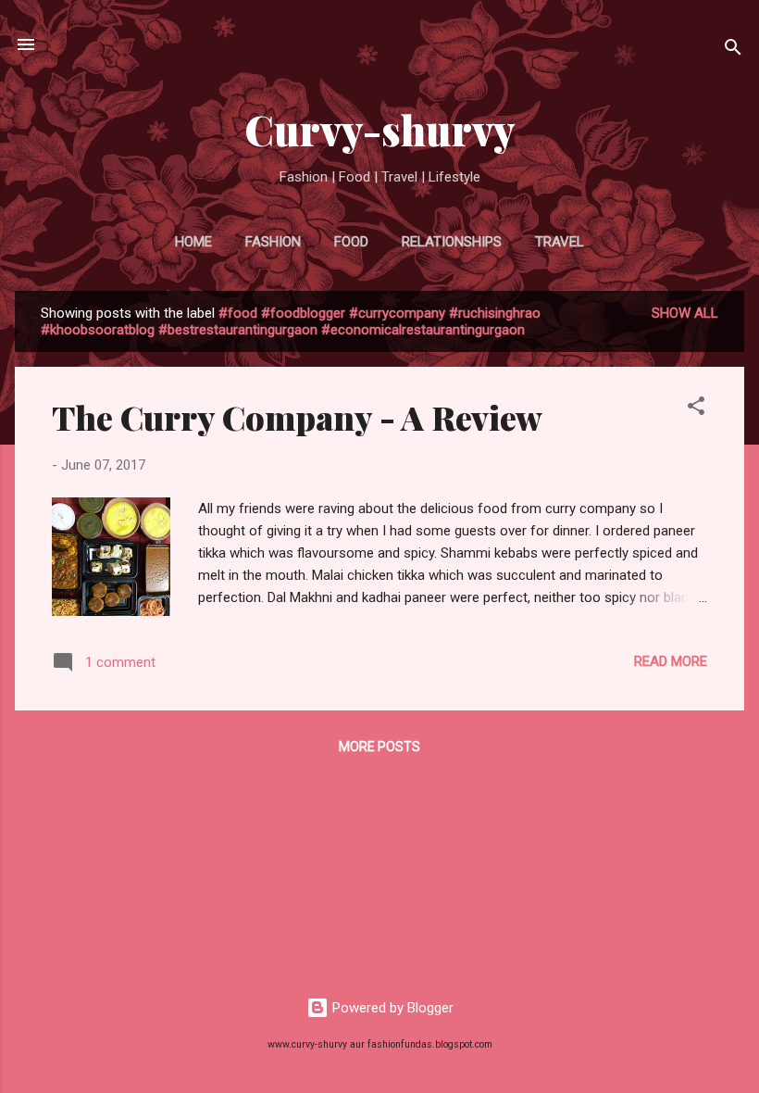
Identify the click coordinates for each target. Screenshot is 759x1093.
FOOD (351, 241)
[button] (696, 409)
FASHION (273, 241)
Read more (670, 661)
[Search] (733, 50)
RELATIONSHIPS (452, 241)
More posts (379, 746)
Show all (685, 313)
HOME (193, 241)
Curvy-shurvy (380, 129)
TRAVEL (559, 241)
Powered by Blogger (391, 1007)
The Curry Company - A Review (297, 417)
